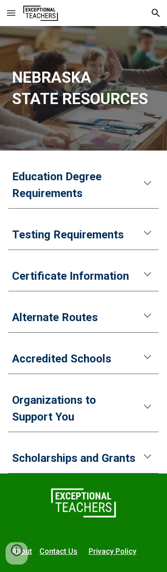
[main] (83, 88)
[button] (11, 13)
